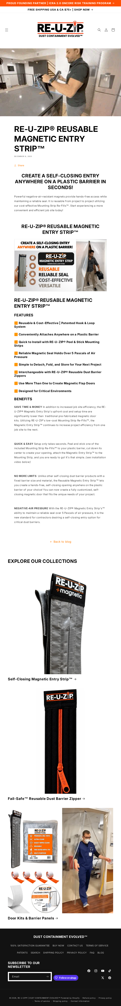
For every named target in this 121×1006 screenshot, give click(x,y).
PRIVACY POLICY (77, 952)
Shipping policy (60, 1001)
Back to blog (62, 541)
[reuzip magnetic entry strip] (60, 290)
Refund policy (89, 998)
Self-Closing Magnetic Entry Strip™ (40, 679)
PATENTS (22, 952)
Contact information (80, 1001)
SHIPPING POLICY (53, 952)
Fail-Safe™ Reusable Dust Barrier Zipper (44, 798)
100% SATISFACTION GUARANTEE (30, 945)
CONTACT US (75, 945)
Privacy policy (105, 998)
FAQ (92, 952)
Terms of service (42, 1001)
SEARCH (35, 952)
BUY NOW (58, 945)
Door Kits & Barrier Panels (31, 918)
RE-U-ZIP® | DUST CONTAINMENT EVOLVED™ (39, 998)
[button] (6, 29)
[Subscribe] (47, 976)
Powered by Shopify (70, 998)
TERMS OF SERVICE (97, 945)
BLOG (101, 952)
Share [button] (21, 165)
